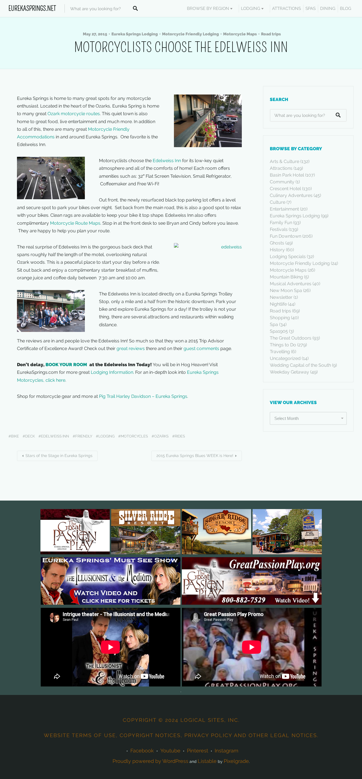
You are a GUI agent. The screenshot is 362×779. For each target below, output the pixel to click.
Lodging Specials (288, 256)
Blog (345, 8)
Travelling (280, 351)
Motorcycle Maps (240, 34)
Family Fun (281, 222)
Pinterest (197, 751)
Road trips (271, 34)
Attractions (281, 168)
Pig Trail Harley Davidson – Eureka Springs (143, 396)
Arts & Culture (284, 161)
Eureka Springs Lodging (134, 34)
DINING (327, 8)
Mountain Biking (286, 277)
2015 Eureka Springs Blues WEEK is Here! (194, 455)
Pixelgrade (236, 761)
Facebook (142, 751)
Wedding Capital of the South (300, 365)
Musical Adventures (290, 283)
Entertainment (284, 209)
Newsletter (281, 297)
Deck (30, 436)
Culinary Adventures (291, 195)
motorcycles (134, 436)
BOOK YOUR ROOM (67, 364)
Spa (274, 324)
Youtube (170, 751)
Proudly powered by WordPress (150, 761)
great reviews (131, 348)
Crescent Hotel (285, 188)
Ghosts (277, 243)
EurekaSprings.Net (32, 8)
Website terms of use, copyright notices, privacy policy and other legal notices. (181, 735)
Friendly (83, 436)
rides (180, 436)
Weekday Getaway (289, 372)
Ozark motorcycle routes (74, 113)
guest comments (201, 348)
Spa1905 (279, 331)
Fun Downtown (285, 236)
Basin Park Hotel (287, 175)
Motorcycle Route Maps (75, 223)
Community (282, 181)
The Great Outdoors (290, 338)
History (277, 249)
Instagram (226, 751)
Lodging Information (112, 372)
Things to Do (283, 344)
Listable (207, 761)
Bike (15, 436)
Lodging (250, 8)
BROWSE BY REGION (208, 8)
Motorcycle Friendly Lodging (190, 34)
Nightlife (278, 304)
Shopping (280, 317)
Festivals (279, 229)
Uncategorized (285, 358)
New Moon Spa (286, 290)
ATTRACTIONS (286, 8)
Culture (277, 202)
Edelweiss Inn (167, 160)
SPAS (310, 8)
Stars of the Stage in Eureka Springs (58, 455)
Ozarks (161, 436)
